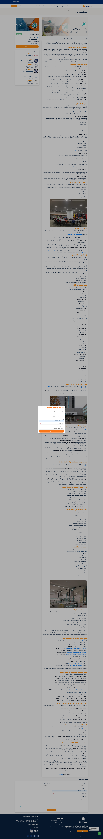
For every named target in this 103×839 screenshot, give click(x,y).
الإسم (63, 408)
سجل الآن (51, 431)
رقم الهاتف (61, 418)
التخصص (62, 426)
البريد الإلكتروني (61, 413)
